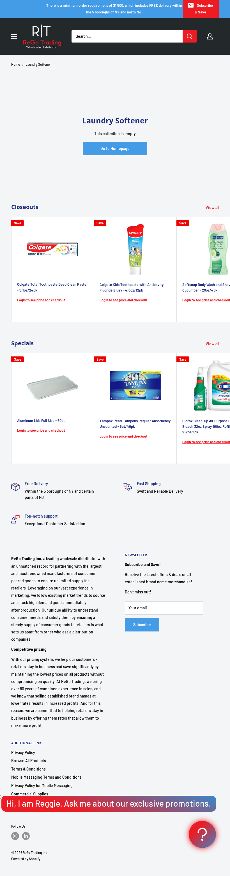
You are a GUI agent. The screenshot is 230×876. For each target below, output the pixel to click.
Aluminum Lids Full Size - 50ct (41, 420)
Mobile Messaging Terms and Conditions (46, 777)
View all (213, 207)
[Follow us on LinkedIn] (26, 836)
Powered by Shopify (25, 859)
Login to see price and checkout (41, 300)
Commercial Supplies (29, 794)
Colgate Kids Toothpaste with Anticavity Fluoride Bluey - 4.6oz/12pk (132, 287)
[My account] (210, 36)
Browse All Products (28, 760)
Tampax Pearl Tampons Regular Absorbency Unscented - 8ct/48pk (135, 424)
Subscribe (142, 624)
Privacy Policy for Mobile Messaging (42, 785)
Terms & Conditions (28, 769)
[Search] (190, 36)
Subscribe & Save (204, 8)
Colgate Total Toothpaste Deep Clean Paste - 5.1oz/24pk (51, 287)
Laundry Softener (38, 64)
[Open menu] (14, 36)
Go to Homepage (115, 148)
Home (15, 64)
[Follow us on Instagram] (15, 836)
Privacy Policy (23, 752)
